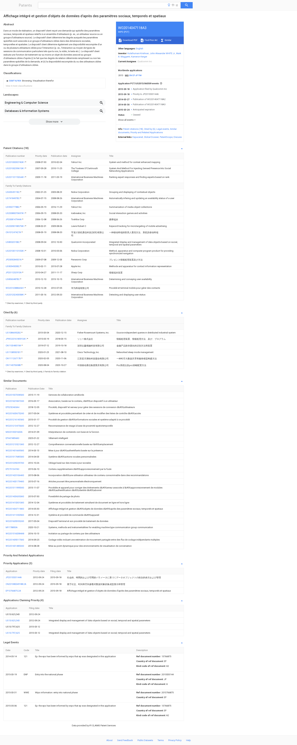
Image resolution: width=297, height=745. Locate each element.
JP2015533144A (14, 577)
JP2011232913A (14, 272)
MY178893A (12, 527)
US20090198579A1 (15, 226)
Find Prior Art (150, 40)
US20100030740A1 (15, 162)
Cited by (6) (149, 129)
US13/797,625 (13, 633)
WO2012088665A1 (15, 288)
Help (188, 740)
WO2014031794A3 (15, 481)
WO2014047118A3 (15, 508)
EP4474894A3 (12, 438)
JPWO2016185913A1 (16, 339)
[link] (30, 80)
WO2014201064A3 (15, 475)
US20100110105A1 (15, 251)
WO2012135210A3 (15, 444)
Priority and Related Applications (146, 132)
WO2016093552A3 (15, 521)
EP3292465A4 (12, 407)
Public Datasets (145, 740)
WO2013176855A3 (15, 456)
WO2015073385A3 (15, 395)
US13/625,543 (13, 620)
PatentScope (166, 137)
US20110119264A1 (15, 177)
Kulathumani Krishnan (138, 53)
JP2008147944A (14, 219)
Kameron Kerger (139, 56)
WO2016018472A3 (15, 401)
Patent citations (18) (133, 129)
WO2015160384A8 (15, 533)
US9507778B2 (13, 207)
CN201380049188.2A (16, 584)
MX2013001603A (14, 432)
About (109, 740)
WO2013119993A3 (15, 487)
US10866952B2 (13, 332)
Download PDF (130, 40)
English (139, 48)
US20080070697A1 (15, 213)
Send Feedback (125, 740)
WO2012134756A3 (15, 425)
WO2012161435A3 (15, 419)
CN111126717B (13, 358)
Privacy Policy (175, 740)
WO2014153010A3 (15, 502)
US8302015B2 (13, 242)
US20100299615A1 (15, 168)
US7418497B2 (13, 198)
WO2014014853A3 (15, 546)
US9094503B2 (13, 266)
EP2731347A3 (12, 469)
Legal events (162, 129)
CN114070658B (13, 365)
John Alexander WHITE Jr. (162, 53)
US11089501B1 (13, 352)
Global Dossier (151, 137)
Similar (167, 40)
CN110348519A (13, 345)
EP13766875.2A (13, 590)
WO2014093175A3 (15, 539)
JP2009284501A (14, 259)
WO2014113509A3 (15, 515)
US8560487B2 (13, 279)
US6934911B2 (13, 192)
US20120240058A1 (15, 294)
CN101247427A (13, 232)
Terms (161, 740)
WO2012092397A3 (15, 463)
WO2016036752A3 (15, 413)
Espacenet (138, 137)
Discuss (178, 137)
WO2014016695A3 (15, 450)
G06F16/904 (15, 80)
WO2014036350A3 (15, 496)
